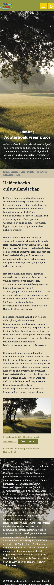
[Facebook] (51, 6)
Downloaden (28, 441)
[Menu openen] (43, 6)
